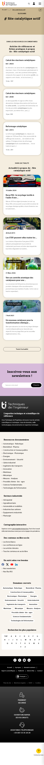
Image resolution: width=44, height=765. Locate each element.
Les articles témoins (10, 548)
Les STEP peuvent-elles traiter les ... (21, 238)
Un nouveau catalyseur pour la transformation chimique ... (19, 321)
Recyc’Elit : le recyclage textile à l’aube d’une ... (20, 196)
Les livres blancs (9, 542)
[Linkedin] (16, 564)
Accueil (4, 10)
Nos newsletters (9, 569)
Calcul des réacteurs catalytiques (20, 60)
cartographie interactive (20, 529)
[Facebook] (3, 564)
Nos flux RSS (8, 572)
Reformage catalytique (16, 127)
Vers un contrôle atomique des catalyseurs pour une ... (19, 279)
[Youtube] (12, 564)
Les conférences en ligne (12, 545)
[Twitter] (7, 564)
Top (5, 636)
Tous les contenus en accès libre (15, 551)
